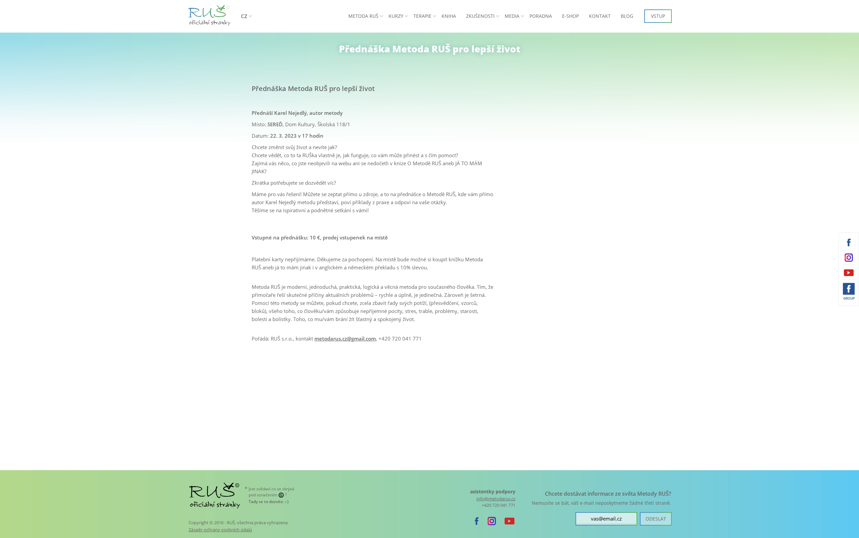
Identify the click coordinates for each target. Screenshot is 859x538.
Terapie (422, 16)
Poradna (540, 16)
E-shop (570, 16)
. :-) (269, 501)
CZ (244, 16)
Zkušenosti (480, 16)
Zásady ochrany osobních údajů (220, 530)
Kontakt (600, 16)
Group (849, 298)
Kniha (449, 16)
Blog (627, 16)
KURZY (396, 16)
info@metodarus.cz (495, 499)
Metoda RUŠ (363, 16)
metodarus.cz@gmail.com (345, 338)
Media (512, 16)
